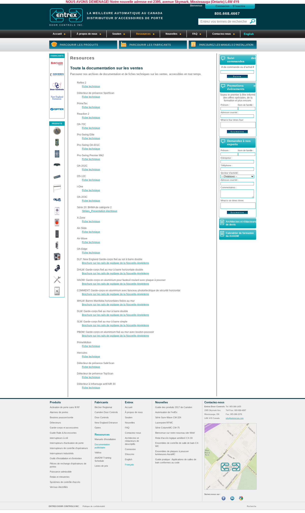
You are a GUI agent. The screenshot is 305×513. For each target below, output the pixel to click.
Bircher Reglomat (103, 407)
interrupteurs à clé (59, 438)
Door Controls (102, 417)
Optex (98, 427)
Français (129, 464)
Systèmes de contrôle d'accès (65, 482)
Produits (55, 402)
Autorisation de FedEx (166, 412)
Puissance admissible (61, 471)
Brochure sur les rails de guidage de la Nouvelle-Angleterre (115, 263)
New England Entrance (106, 422)
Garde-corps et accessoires (64, 427)
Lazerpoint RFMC (164, 422)
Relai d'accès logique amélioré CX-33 (174, 438)
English (249, 34)
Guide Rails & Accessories (63, 433)
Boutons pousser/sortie (61, 417)
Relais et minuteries (60, 477)
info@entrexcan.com (235, 418)
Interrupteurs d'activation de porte (67, 443)
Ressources (102, 434)
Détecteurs (55, 422)
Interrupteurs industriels (62, 453)
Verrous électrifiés (59, 487)
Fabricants (101, 402)
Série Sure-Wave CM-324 (168, 417)
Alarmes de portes (59, 412)
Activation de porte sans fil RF (65, 407)
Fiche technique (91, 86)
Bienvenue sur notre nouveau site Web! (175, 433)
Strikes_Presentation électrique (99, 211)
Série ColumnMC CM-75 (167, 427)
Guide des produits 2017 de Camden (173, 407)
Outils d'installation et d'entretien (66, 458)
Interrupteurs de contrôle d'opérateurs (69, 448)
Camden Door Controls (106, 412)
